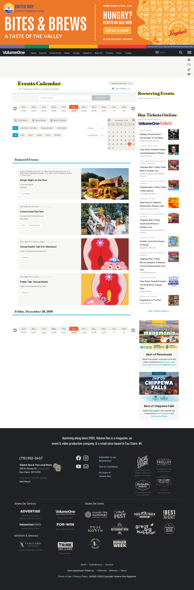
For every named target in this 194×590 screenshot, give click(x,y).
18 (117, 140)
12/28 (73, 109)
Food (48, 135)
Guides (76, 52)
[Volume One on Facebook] (189, 60)
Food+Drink (55, 52)
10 (113, 136)
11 (117, 136)
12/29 (83, 109)
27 (125, 144)
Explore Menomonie (155, 365)
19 (121, 140)
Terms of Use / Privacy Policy (73, 576)
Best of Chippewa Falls (159, 406)
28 (129, 144)
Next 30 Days (59, 120)
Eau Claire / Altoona (29, 128)
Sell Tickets (123, 88)
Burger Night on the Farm (33, 180)
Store (119, 52)
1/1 (114, 109)
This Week (22, 120)
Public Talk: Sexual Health (34, 281)
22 (133, 140)
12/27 (63, 109)
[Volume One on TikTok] (189, 69)
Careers (109, 564)
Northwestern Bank (159, 416)
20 (125, 140)
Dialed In (87, 52)
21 (129, 140)
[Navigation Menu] (189, 52)
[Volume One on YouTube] (189, 74)
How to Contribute (108, 466)
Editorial (102, 570)
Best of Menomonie (159, 354)
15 (133, 136)
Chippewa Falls (47, 128)
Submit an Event (121, 83)
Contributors (95, 564)
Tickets (109, 52)
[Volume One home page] (16, 53)
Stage (39, 135)
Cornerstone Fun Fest (32, 211)
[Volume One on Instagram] (189, 64)
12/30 (93, 109)
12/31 (103, 109)
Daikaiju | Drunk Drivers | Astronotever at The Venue (151, 136)
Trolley (128, 52)
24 (113, 144)
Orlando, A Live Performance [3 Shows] (152, 243)
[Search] (181, 52)
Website (113, 570)
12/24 (33, 109)
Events (42, 52)
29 (133, 144)
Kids (22, 135)
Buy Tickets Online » (159, 310)
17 (113, 140)
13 (125, 136)
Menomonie (61, 128)
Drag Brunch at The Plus (150, 299)
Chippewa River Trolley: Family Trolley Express (153, 189)
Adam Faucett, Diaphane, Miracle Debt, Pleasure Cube (152, 204)
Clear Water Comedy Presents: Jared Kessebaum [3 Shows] (153, 151)
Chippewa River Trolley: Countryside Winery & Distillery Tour (150, 223)
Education (25, 257)
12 (121, 136)
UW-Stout (171, 365)
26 (121, 144)
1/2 (124, 109)
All (15, 128)
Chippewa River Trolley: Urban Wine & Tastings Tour (153, 169)
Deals (67, 52)
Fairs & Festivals (34, 225)
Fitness (57, 135)
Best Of (98, 52)
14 (129, 136)
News (33, 52)
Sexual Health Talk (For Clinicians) (38, 246)
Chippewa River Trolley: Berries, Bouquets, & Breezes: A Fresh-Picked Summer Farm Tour (152, 264)
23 (109, 144)
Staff (83, 564)
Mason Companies (163, 413)
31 (113, 148)
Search (100, 97)
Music (30, 135)
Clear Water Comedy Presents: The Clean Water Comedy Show (153, 285)
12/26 (53, 109)
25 (117, 144)
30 (109, 148)
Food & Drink (26, 194)
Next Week (40, 120)
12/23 (23, 109)
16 (109, 140)
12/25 (43, 109)
